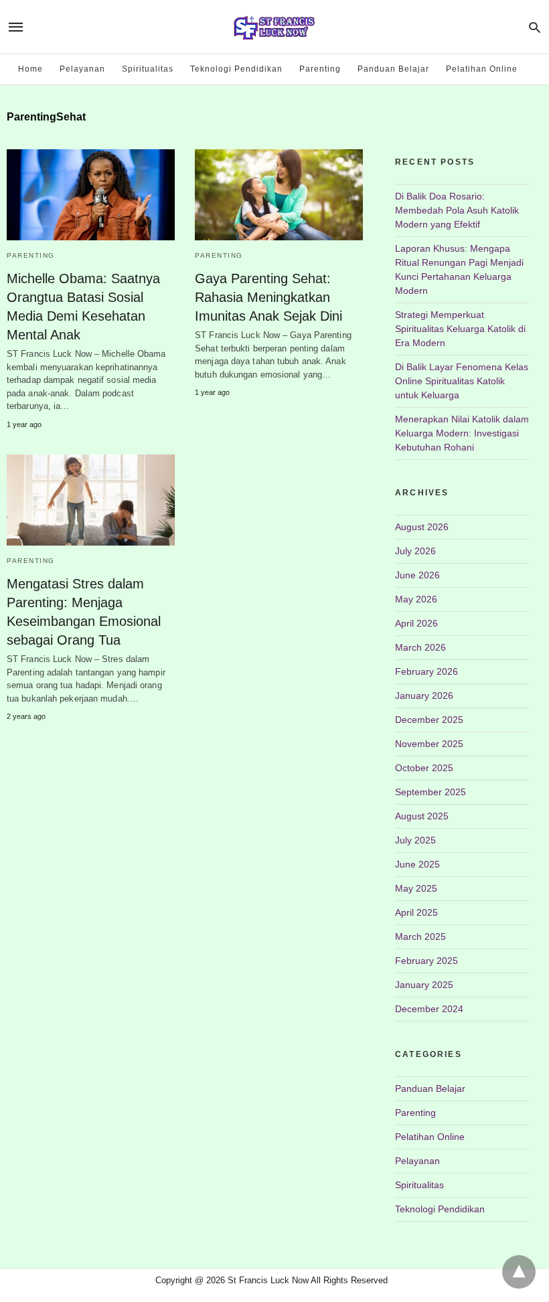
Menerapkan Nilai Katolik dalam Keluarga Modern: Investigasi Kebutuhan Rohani (462, 433)
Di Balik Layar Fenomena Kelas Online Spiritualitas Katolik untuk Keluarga (461, 380)
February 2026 (426, 671)
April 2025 (416, 912)
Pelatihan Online (482, 69)
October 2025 (424, 767)
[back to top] (519, 1272)
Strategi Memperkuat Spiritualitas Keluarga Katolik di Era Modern (460, 328)
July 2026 (415, 551)
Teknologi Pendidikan (236, 69)
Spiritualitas (147, 69)
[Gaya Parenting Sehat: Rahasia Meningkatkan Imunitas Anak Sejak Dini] (279, 194)
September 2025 (430, 792)
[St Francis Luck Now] (274, 26)
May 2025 (416, 888)
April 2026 (416, 623)
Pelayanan (82, 69)
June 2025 (417, 864)
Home (30, 69)
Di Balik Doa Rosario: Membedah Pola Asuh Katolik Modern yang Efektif (457, 210)
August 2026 (422, 526)
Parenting (320, 69)
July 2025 (415, 840)
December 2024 (429, 1008)
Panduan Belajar (393, 69)
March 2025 (420, 936)
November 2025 (429, 743)
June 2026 (417, 575)
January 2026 (424, 695)
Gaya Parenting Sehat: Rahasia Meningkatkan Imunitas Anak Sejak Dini (268, 297)
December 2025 (429, 719)
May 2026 (416, 599)
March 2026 (420, 647)
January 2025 (424, 984)
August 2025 (422, 816)
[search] (534, 27)
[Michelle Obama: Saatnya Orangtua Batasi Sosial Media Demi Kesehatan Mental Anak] (91, 194)
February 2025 (426, 960)
